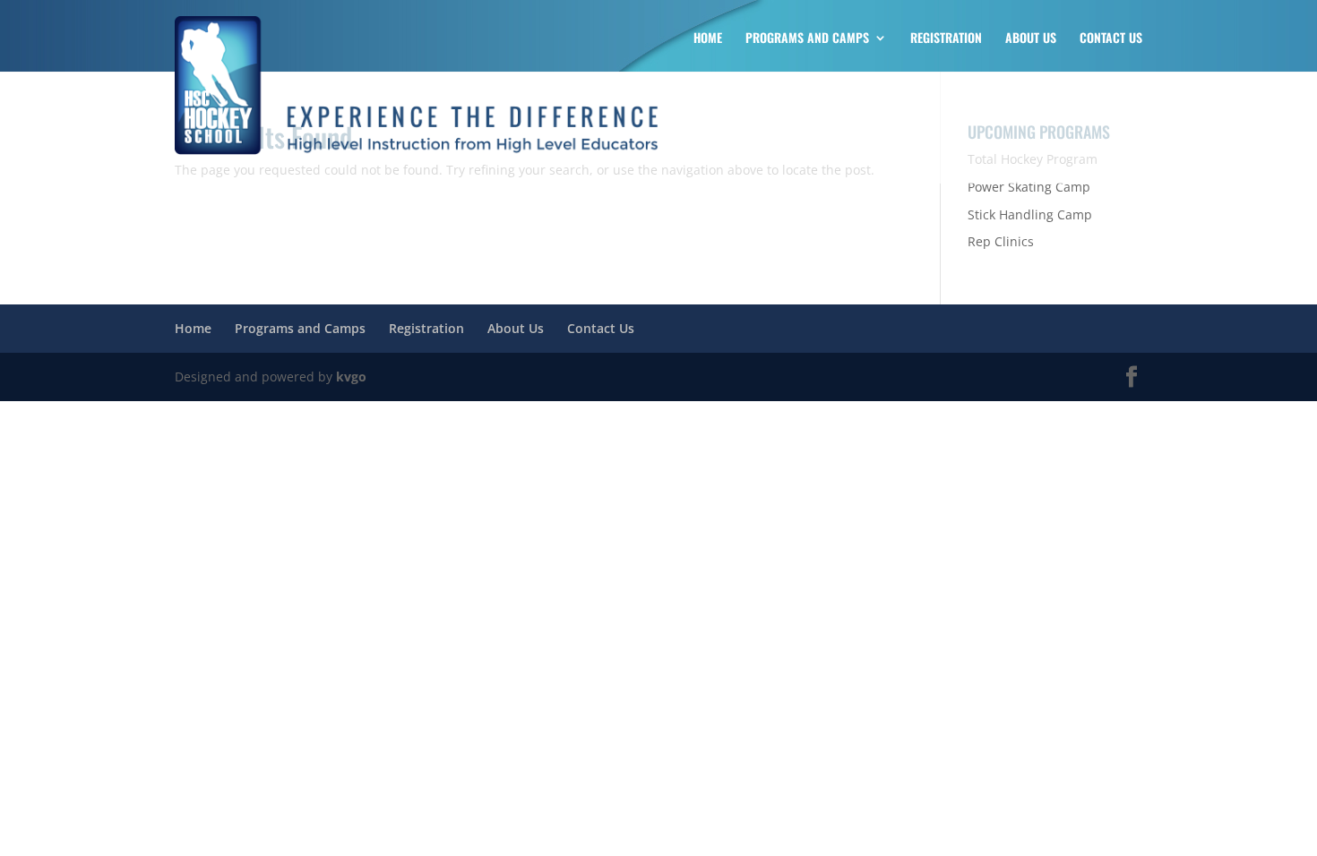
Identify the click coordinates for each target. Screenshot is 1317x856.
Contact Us (1111, 39)
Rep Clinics (1001, 241)
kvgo (351, 376)
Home (707, 39)
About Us (1030, 39)
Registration (946, 39)
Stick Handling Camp (1030, 214)
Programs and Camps (807, 39)
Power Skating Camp (1029, 186)
